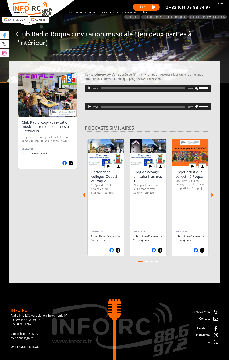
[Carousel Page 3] (151, 261)
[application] (148, 88)
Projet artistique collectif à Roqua (189, 174)
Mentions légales (22, 338)
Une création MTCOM (25, 347)
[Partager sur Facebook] (64, 163)
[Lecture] (89, 88)
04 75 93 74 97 (201, 312)
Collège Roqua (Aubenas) (34, 153)
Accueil (134, 17)
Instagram (203, 335)
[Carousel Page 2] (146, 261)
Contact (205, 319)
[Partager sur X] (71, 163)
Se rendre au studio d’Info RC (166, 17)
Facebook (204, 328)
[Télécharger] (118, 166)
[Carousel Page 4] (156, 261)
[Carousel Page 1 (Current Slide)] (140, 261)
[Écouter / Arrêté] (108, 166)
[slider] (204, 88)
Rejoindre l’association (209, 17)
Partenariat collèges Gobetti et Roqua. (104, 176)
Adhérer (40, 19)
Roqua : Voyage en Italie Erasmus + (147, 176)
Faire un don (16, 19)
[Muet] (196, 88)
